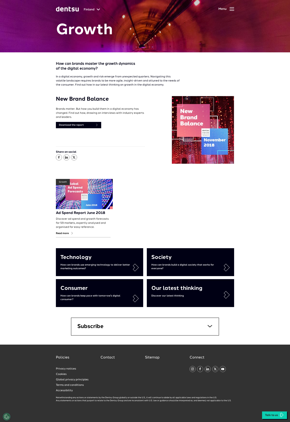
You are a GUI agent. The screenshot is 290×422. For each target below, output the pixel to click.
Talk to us (271, 415)
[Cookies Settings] (6, 416)
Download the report (71, 125)
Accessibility (64, 390)
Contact (107, 357)
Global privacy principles (72, 379)
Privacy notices (66, 368)
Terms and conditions (70, 385)
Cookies (61, 374)
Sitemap (152, 357)
